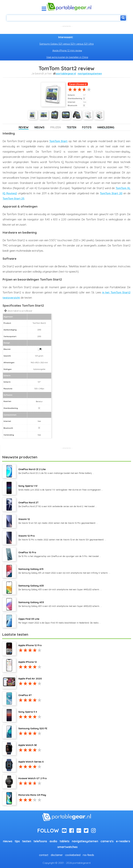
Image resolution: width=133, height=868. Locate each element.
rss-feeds (88, 855)
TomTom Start (58, 141)
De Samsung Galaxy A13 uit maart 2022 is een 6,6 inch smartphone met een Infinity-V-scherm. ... (64, 570)
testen (26, 841)
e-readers (123, 841)
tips (17, 841)
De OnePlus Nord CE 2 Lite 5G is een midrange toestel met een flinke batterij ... (56, 471)
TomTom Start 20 (111, 193)
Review (24, 127)
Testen (71, 127)
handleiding (105, 127)
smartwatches (67, 847)
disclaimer (57, 855)
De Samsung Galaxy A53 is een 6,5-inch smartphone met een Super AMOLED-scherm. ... (60, 604)
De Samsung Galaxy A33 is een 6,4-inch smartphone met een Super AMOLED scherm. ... (60, 587)
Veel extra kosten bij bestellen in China (67, 57)
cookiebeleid (72, 855)
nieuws (7, 841)
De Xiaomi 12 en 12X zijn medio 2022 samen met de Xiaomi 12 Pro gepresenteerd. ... (58, 521)
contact (43, 855)
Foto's (86, 127)
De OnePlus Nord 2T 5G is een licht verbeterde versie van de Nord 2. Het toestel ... (57, 504)
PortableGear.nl (66, 73)
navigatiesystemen (90, 73)
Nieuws (39, 127)
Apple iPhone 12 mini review (67, 50)
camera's (107, 841)
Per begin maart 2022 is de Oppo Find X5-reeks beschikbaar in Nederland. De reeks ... (59, 620)
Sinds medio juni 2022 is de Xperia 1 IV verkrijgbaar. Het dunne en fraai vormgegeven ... (60, 487)
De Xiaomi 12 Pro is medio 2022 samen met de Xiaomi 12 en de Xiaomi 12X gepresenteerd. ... (62, 537)
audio (53, 841)
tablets (64, 841)
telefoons (40, 841)
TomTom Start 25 (13, 198)
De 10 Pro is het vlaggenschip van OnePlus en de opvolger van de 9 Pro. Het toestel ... (59, 554)
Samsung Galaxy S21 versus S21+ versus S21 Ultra (66, 43)
